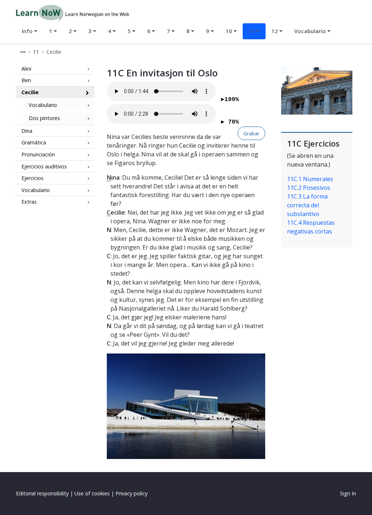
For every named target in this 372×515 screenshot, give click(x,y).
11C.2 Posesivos (308, 188)
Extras (29, 201)
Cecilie (30, 92)
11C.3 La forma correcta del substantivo (307, 205)
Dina (26, 130)
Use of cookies (92, 493)
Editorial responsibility (42, 493)
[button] (22, 52)
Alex (26, 68)
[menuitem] (29, 31)
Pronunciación (38, 154)
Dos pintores (44, 118)
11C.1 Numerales (310, 179)
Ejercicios (32, 178)
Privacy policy (131, 493)
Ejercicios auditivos (44, 166)
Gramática (33, 142)
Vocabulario (43, 104)
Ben (26, 80)
